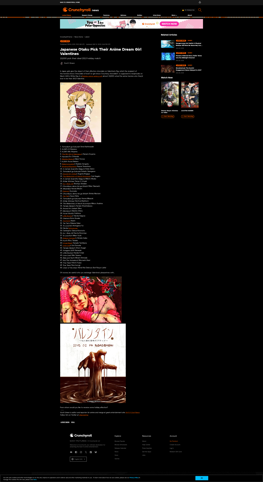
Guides (139, 15)
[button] (78, 459)
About (190, 15)
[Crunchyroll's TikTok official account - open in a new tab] (90, 452)
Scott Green (69, 63)
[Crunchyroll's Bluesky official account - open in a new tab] (95, 452)
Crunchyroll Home (66, 37)
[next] (198, 95)
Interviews (157, 15)
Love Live (66, 245)
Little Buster (67, 216)
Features (106, 15)
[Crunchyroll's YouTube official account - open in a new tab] (71, 452)
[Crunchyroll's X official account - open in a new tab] (85, 452)
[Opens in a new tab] (131, 24)
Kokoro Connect (68, 238)
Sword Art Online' (69, 174)
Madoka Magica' (68, 159)
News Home (78, 37)
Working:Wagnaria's (69, 166)
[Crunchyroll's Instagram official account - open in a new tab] (80, 452)
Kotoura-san (73, 228)
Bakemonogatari (68, 164)
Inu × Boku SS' (68, 184)
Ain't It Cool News (132, 412)
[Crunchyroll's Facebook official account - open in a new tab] (76, 452)
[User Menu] (200, 2)
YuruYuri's (66, 221)
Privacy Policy (134, 477)
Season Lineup (87, 15)
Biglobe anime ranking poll (92, 76)
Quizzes (123, 15)
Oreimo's (66, 191)
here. (35, 479)
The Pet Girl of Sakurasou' (72, 154)
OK (202, 478)
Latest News (66, 15)
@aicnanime (83, 415)
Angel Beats (67, 243)
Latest (87, 37)
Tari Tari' (66, 196)
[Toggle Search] (200, 10)
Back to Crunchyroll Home (70, 2)
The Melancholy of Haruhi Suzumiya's (77, 176)
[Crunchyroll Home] (81, 436)
